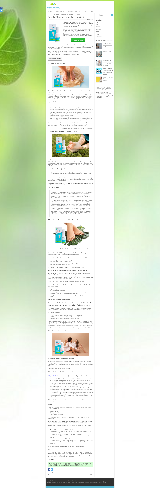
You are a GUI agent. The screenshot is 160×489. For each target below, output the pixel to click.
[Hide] (0, 13)
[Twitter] (52, 469)
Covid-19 (80, 480)
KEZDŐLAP (50, 11)
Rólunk (90, 11)
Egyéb (97, 27)
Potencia (80, 11)
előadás (58, 58)
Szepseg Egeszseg (52, 486)
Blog (86, 11)
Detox (75, 11)
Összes (97, 31)
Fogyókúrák (68, 11)
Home (49, 14)
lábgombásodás (53, 376)
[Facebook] (49, 469)
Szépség (55, 11)
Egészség (61, 11)
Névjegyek (75, 480)
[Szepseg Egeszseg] (53, 8)
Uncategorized (99, 36)
